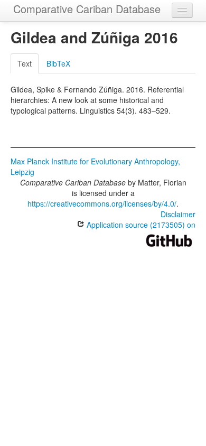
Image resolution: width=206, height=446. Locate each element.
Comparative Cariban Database (87, 8)
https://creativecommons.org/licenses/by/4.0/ (101, 203)
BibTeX (58, 63)
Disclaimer (178, 214)
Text (24, 63)
